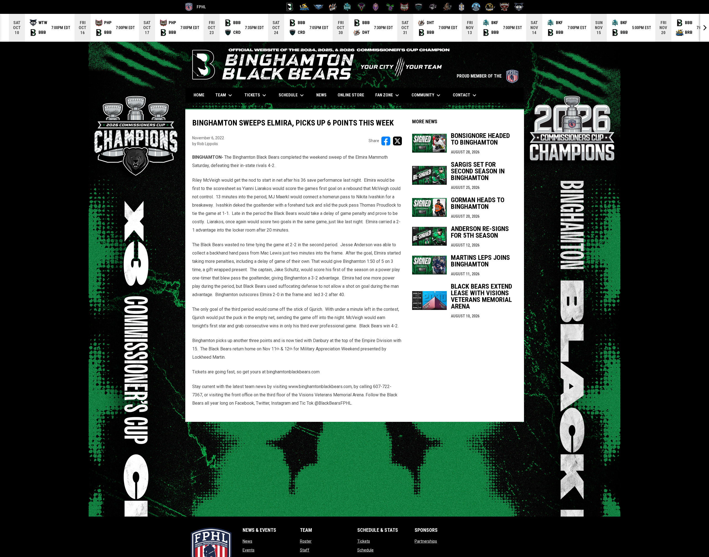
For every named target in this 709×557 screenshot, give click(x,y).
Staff (304, 550)
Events (249, 550)
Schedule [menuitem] (292, 95)
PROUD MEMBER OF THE (487, 76)
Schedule (365, 550)
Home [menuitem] (199, 95)
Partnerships (426, 541)
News (247, 541)
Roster (306, 541)
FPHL (195, 7)
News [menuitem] (321, 95)
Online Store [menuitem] (353, 94)
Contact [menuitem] (465, 95)
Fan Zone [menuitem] (387, 95)
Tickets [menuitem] (256, 95)
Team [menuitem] (224, 95)
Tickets (363, 541)
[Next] (704, 28)
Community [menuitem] (427, 95)
